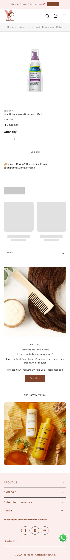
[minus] (7, 139)
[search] (47, 15)
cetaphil (8, 110)
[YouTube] (45, 530)
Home (10, 27)
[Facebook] (25, 530)
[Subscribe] (61, 510)
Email (9, 510)
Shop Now (53, 4)
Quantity (10, 132)
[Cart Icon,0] (55, 15)
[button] (35, 152)
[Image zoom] (35, 70)
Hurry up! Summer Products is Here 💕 (28, 4)
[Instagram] (35, 530)
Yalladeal (29, 554)
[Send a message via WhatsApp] (63, 538)
